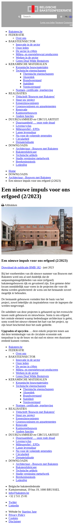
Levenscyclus (23, 125)
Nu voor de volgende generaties (34, 135)
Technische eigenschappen (31, 70)
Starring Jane (29, 511)
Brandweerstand (32, 80)
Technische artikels (26, 155)
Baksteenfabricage (26, 151)
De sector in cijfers (26, 51)
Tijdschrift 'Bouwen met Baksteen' (35, 96)
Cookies (13, 518)
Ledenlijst (21, 164)
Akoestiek (28, 77)
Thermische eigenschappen (38, 73)
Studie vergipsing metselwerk (32, 158)
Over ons (21, 38)
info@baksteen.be (19, 492)
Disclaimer (15, 521)
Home (12, 171)
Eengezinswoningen (27, 103)
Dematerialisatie (25, 142)
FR (70, 17)
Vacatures (59, 22)
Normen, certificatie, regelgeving (34, 90)
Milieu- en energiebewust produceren (37, 54)
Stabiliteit (28, 83)
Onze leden (22, 47)
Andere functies (25, 116)
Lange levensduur (26, 132)
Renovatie (21, 109)
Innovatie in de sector (28, 44)
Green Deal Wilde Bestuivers (32, 60)
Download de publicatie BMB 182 (21, 267)
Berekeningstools (25, 161)
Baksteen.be (15, 31)
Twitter (13, 502)
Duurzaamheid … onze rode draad (35, 122)
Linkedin (14, 505)
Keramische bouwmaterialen (32, 67)
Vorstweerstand (31, 86)
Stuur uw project (25, 99)
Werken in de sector (27, 57)
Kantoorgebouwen (26, 112)
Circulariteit (22, 138)
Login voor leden (47, 22)
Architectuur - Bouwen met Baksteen (37, 148)
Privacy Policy (17, 514)
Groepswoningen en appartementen (36, 106)
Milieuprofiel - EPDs (28, 129)
